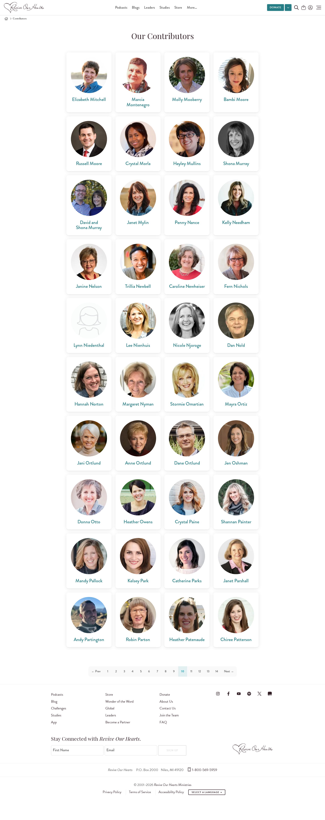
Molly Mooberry (187, 99)
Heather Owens (138, 521)
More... (192, 7)
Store (178, 7)
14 (216, 671)
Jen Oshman (236, 463)
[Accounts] (310, 7)
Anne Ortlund (138, 463)
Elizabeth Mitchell (89, 99)
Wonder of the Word (119, 701)
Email (110, 750)
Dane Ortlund (187, 463)
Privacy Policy (112, 791)
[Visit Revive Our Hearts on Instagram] (218, 694)
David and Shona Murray (89, 225)
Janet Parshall (236, 580)
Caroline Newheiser (187, 286)
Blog (54, 701)
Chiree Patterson (236, 639)
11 (191, 671)
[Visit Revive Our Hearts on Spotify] (249, 694)
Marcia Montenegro (138, 102)
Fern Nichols (236, 286)
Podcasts (121, 7)
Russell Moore (89, 163)
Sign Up (172, 750)
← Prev (96, 671)
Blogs (136, 7)
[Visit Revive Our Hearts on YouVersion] (270, 694)
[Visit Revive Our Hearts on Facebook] (228, 694)
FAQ (163, 722)
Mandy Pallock (89, 580)
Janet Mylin (138, 222)
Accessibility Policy (171, 791)
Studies (164, 7)
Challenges (58, 708)
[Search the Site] (296, 7)
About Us (166, 701)
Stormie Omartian (187, 404)
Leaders (149, 7)
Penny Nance (187, 222)
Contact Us (167, 708)
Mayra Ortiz (236, 404)
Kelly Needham (236, 222)
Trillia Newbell (138, 286)
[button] (317, 7)
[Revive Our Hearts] (24, 7)
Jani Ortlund (89, 463)
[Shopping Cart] (303, 7)
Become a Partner (117, 722)
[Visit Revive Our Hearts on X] (259, 694)
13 (208, 671)
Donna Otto (88, 521)
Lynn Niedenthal (89, 345)
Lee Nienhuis (138, 345)
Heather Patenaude (187, 639)
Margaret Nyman (138, 404)
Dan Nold (236, 345)
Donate (275, 7)
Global (109, 708)
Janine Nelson (89, 286)
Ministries (172, 784)
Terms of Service (140, 791)
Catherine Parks (187, 580)
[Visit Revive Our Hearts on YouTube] (239, 694)
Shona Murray (236, 163)
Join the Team (169, 715)
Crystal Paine (187, 521)
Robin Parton (138, 639)
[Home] (6, 18)
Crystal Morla (137, 163)
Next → (229, 671)
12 (199, 671)
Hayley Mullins (187, 163)
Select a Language (206, 792)
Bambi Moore (236, 99)
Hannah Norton (88, 404)
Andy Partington (89, 639)
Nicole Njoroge (187, 345)
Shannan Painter (236, 521)
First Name (61, 750)
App (54, 722)
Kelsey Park (138, 580)
